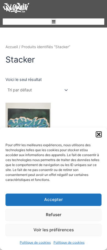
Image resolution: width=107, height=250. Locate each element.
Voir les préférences (53, 229)
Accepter (53, 199)
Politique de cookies (35, 242)
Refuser (53, 214)
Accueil (11, 47)
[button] (99, 134)
